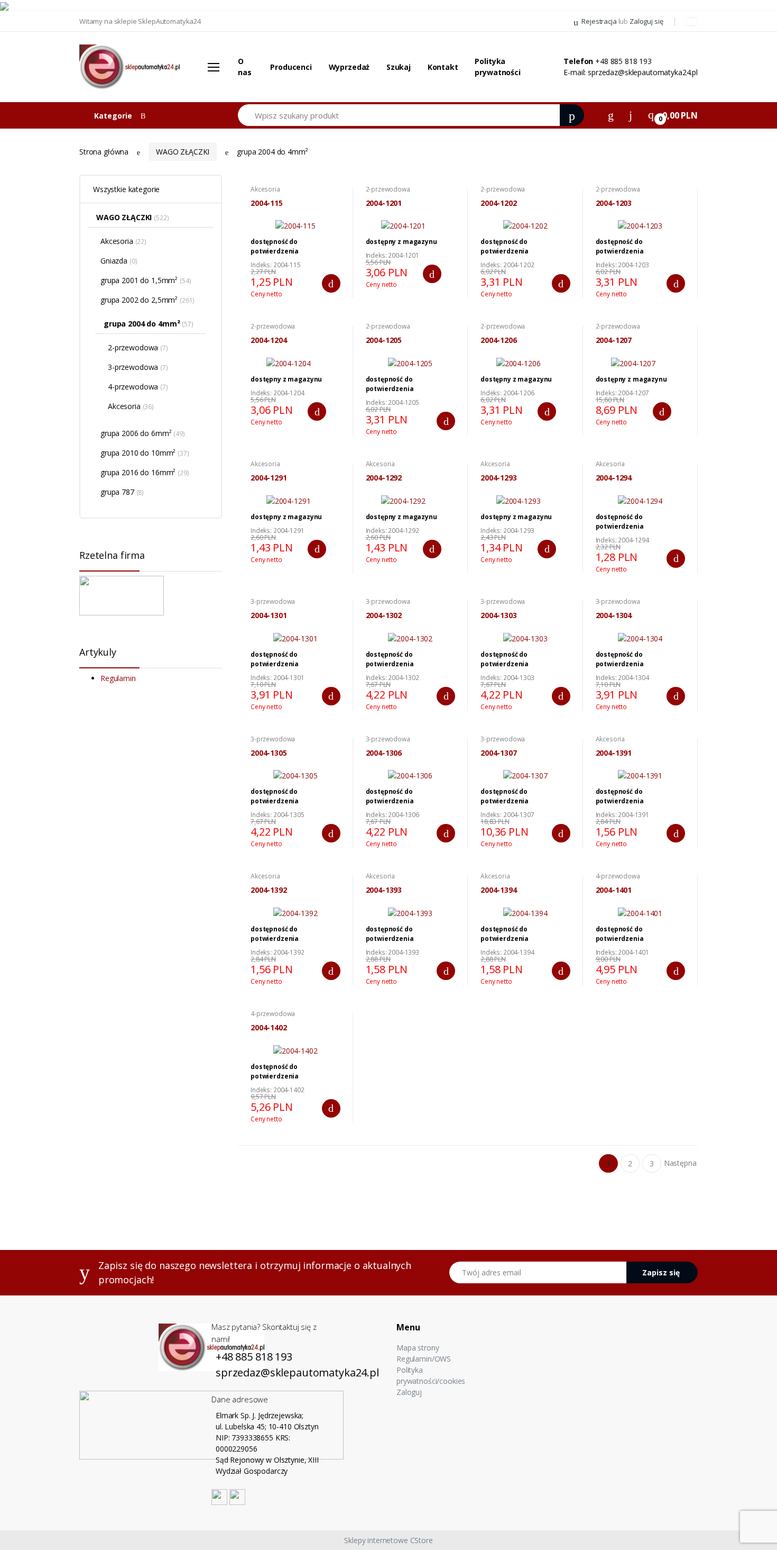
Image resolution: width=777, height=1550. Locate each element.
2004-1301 (269, 615)
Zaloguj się (646, 21)
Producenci (291, 67)
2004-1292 (384, 478)
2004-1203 (614, 203)
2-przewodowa (388, 189)
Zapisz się (661, 1272)
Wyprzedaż (349, 67)
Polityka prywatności (497, 66)
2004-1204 (269, 340)
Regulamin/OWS (423, 1359)
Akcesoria (265, 189)
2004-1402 (269, 1027)
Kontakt (443, 67)
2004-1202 (498, 203)
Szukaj (398, 67)
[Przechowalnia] (630, 115)
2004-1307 (498, 753)
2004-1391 (614, 753)
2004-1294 (614, 478)
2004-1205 (384, 340)
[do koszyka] (331, 283)
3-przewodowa (273, 601)
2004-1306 (384, 753)
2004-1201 (384, 203)
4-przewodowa (618, 876)
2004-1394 (498, 890)
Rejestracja (599, 21)
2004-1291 (269, 478)
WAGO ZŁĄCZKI (182, 152)
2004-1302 (384, 615)
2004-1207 (614, 340)
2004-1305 (269, 753)
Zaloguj (409, 1392)
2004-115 (267, 203)
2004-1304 (614, 615)
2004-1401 (614, 890)
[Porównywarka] (611, 115)
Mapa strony (417, 1348)
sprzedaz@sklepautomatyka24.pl (643, 72)
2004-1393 (384, 890)
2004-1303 (498, 615)
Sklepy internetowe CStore (388, 1540)
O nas (245, 66)
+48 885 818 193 (623, 61)
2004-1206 (498, 340)
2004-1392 (269, 890)
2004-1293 (498, 478)
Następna (680, 1163)
